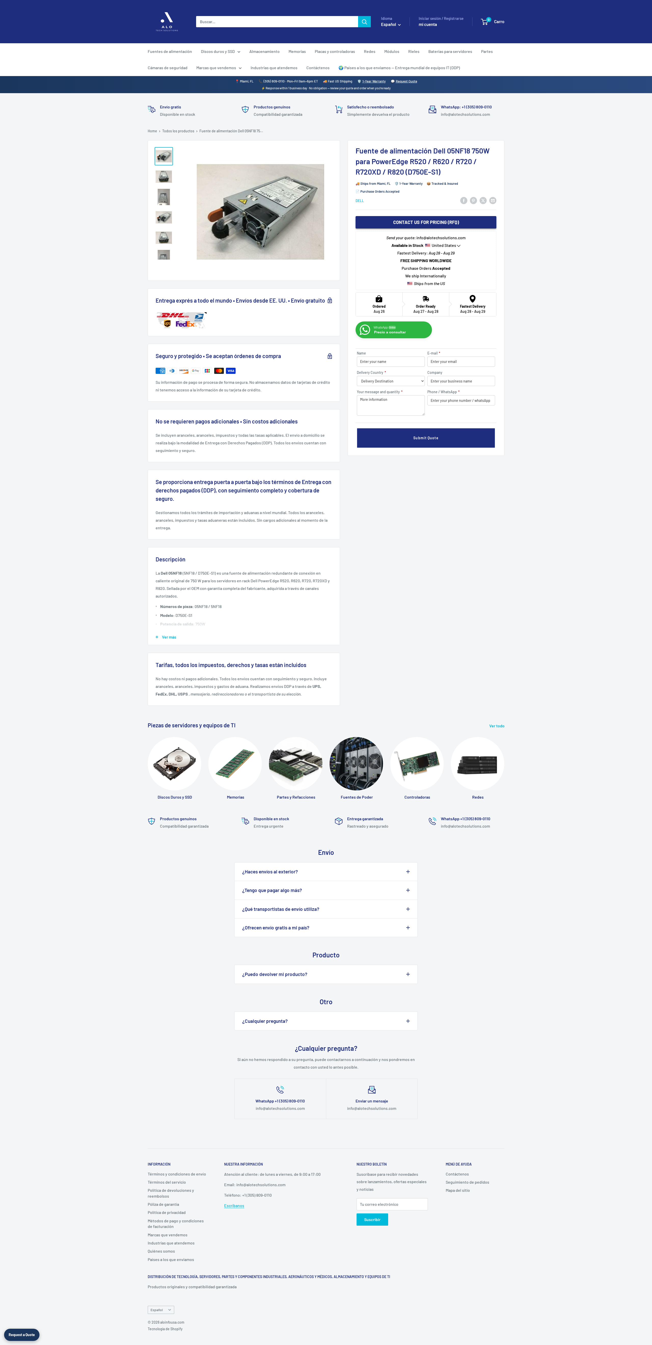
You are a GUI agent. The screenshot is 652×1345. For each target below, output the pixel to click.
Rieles (413, 51)
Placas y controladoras (335, 51)
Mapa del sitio (458, 1190)
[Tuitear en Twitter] (483, 200)
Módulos (391, 51)
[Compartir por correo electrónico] (492, 200)
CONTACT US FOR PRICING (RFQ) (426, 222)
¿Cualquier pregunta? (265, 1021)
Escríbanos (234, 1205)
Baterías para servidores (450, 51)
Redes (369, 51)
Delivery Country (371, 372)
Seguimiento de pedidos (467, 1182)
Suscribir (372, 1219)
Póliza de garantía (163, 1204)
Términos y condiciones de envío (177, 1173)
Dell (360, 201)
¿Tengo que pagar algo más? (272, 890)
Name (361, 353)
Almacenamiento (264, 51)
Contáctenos (318, 67)
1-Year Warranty (374, 81)
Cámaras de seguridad (167, 67)
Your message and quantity (380, 392)
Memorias (297, 51)
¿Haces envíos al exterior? (270, 871)
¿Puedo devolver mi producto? (274, 974)
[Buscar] (364, 21)
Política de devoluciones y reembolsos (171, 1193)
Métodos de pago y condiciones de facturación (176, 1223)
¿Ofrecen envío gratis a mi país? (275, 927)
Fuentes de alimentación (170, 51)
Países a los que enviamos (171, 1259)
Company (434, 372)
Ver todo (497, 725)
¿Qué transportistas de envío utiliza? (280, 909)
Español (157, 1310)
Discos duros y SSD (218, 51)
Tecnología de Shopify (165, 1329)
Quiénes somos (161, 1251)
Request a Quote (22, 1335)
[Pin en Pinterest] (473, 200)
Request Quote (406, 81)
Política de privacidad (167, 1212)
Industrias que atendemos (274, 67)
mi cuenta (428, 24)
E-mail (433, 353)
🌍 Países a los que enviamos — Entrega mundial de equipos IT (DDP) (399, 67)
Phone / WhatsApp (443, 392)
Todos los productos (178, 131)
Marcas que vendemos (216, 67)
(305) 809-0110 (274, 81)
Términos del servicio (167, 1182)
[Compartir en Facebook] (463, 200)
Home (152, 131)
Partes (487, 51)
